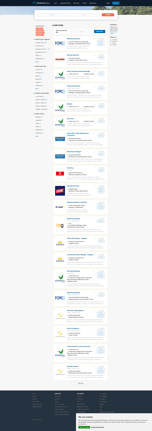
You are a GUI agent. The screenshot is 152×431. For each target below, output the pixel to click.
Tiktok (101, 407)
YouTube (102, 404)
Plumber (69, 104)
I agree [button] (81, 427)
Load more (80, 383)
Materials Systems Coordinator (77, 202)
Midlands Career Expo (82, 406)
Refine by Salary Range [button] (42, 93)
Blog (101, 409)
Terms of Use (35, 401)
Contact (34, 396)
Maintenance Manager (74, 152)
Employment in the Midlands (107, 412)
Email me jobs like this (61, 31)
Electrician (70, 119)
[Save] (94, 39)
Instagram (114, 41)
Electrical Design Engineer (75, 310)
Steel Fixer (70, 168)
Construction (39, 35)
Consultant (39, 28)
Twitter (114, 43)
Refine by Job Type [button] (40, 66)
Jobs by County (81, 404)
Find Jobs (108, 14)
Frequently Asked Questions (62, 414)
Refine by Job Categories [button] (42, 39)
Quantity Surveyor (73, 366)
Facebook (114, 39)
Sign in (108, 3)
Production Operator (73, 86)
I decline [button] (87, 427)
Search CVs (58, 399)
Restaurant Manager (73, 271)
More (37, 62)
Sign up (116, 3)
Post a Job (57, 396)
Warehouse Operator (73, 39)
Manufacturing (40, 32)
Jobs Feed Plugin (59, 409)
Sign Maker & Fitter (73, 186)
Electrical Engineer (73, 328)
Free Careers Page (59, 404)
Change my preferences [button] (97, 427)
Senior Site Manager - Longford (77, 238)
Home (33, 393)
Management (39, 30)
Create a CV (80, 399)
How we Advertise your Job (61, 406)
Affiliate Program (36, 406)
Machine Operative (73, 55)
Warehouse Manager (73, 219)
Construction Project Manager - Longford (80, 255)
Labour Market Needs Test (61, 412)
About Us (34, 399)
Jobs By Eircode (81, 412)
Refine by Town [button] (39, 114)
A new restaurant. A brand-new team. (79, 346)
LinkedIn (114, 45)
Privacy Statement (37, 404)
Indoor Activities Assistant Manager (78, 71)
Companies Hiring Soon (83, 409)
